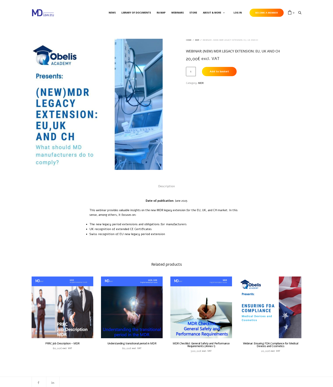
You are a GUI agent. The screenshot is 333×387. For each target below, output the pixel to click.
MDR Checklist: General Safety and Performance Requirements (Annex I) (201, 344)
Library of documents (136, 12)
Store (193, 12)
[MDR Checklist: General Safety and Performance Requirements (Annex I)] (201, 307)
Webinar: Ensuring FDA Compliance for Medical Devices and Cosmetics (270, 344)
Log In (238, 12)
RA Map (161, 12)
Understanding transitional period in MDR (131, 343)
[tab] (166, 186)
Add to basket (219, 71)
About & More (212, 12)
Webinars (177, 12)
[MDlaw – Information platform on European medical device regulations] (43, 13)
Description (166, 186)
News (112, 12)
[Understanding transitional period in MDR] (132, 307)
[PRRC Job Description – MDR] (62, 307)
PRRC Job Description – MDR (62, 343)
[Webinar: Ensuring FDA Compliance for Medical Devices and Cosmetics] (270, 307)
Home (189, 40)
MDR (197, 40)
